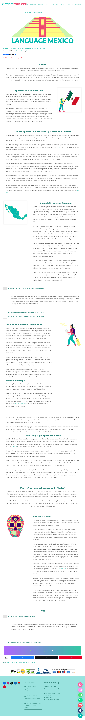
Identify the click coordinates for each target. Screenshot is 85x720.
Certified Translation (19, 51)
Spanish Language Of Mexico (26, 662)
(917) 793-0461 (49, 697)
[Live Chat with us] (80, 690)
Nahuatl (59, 147)
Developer (29, 51)
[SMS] (80, 684)
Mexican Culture (12, 662)
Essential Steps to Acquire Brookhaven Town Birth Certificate (32, 705)
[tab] (42, 288)
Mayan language (20, 403)
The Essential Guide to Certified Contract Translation (32, 697)
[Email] (80, 705)
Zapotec (14, 446)
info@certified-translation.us (53, 699)
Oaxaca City (62, 569)
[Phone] (80, 700)
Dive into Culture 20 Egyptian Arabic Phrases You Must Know (32, 689)
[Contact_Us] (80, 710)
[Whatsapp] (80, 695)
